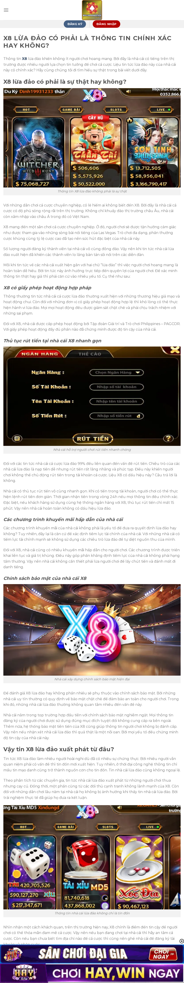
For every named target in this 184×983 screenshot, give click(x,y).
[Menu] (6, 9)
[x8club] (92, 10)
